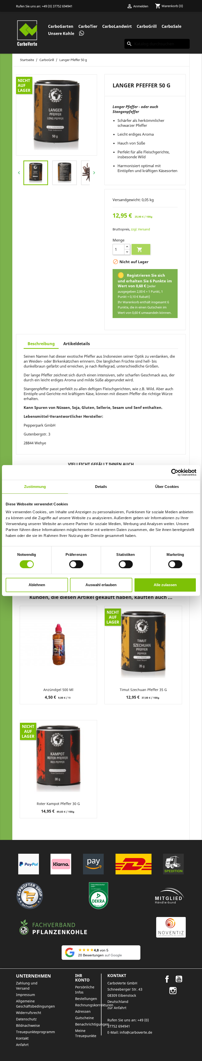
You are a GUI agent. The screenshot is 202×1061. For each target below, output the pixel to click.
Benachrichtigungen (92, 1024)
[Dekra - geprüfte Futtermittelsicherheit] (98, 895)
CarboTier (87, 26)
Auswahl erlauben (101, 585)
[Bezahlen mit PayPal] (28, 864)
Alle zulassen (165, 585)
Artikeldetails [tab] (76, 343)
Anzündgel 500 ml (58, 689)
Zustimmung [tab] (35, 486)
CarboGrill (147, 26)
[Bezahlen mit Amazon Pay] (93, 864)
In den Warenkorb (140, 250)
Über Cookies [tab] (167, 486)
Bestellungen (86, 998)
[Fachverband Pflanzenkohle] (53, 927)
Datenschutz (26, 1019)
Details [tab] (101, 486)
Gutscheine (84, 1017)
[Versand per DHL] (133, 864)
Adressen (83, 1011)
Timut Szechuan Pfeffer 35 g (143, 689)
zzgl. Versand (140, 229)
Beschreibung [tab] (41, 343)
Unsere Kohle (61, 33)
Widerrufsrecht (28, 1012)
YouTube (179, 979)
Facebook (167, 979)
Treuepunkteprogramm (35, 1031)
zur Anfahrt (116, 1007)
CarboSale (171, 26)
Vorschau (58, 672)
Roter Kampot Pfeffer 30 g (58, 803)
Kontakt (22, 1038)
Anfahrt (22, 1044)
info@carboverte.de (136, 1032)
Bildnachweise (28, 1025)
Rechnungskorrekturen (94, 1005)
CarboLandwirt (117, 26)
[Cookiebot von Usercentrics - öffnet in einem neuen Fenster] (174, 472)
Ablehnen (37, 585)
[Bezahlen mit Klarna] (61, 864)
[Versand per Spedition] (173, 864)
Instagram (173, 991)
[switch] (76, 564)
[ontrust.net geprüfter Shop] (29, 895)
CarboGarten (60, 26)
